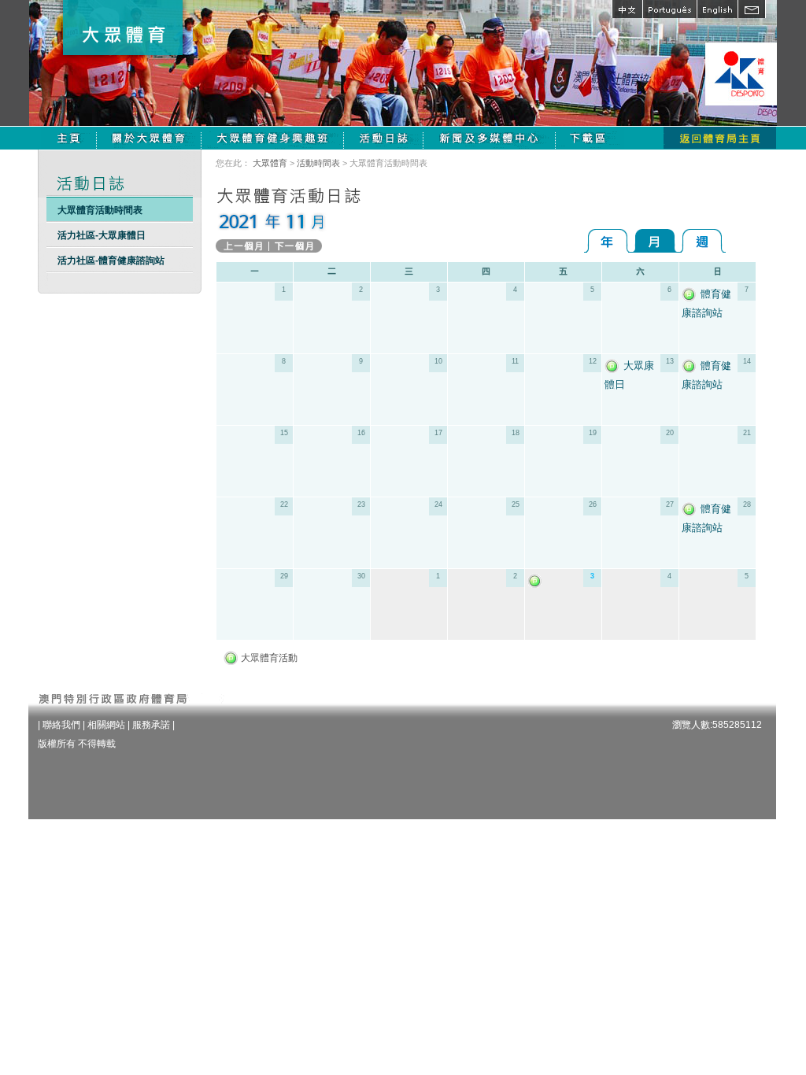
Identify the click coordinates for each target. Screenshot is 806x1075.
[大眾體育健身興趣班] (273, 138)
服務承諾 (151, 724)
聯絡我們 (61, 724)
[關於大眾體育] (149, 138)
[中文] (627, 9)
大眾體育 (270, 163)
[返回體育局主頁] (720, 138)
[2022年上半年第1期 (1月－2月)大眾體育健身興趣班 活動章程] (536, 580)
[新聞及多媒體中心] (489, 138)
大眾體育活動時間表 (99, 210)
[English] (717, 9)
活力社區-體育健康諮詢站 (111, 260)
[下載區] (590, 138)
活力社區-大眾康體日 (101, 235)
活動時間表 (318, 163)
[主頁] (69, 138)
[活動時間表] (383, 138)
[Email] (752, 9)
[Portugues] (669, 9)
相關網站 (106, 724)
